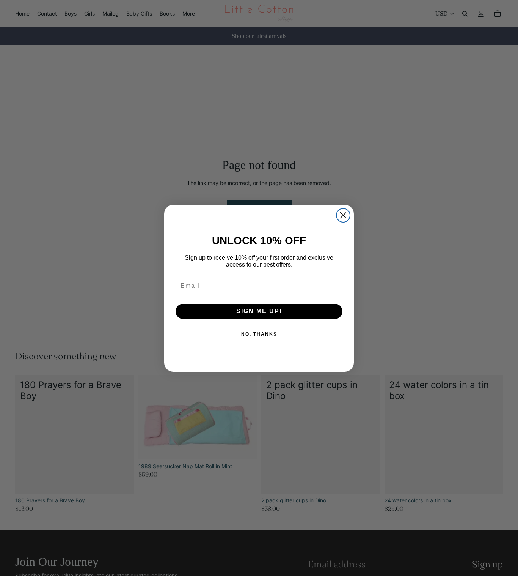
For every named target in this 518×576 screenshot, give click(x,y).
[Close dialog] (343, 215)
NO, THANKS (259, 334)
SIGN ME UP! (259, 311)
